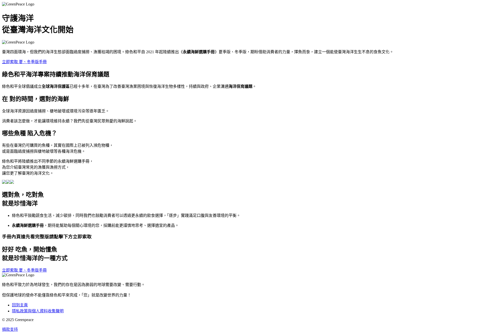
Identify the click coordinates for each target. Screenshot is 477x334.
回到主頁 (20, 305)
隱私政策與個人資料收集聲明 (38, 311)
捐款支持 (10, 329)
